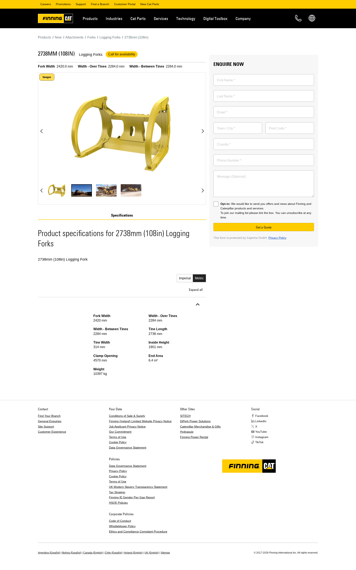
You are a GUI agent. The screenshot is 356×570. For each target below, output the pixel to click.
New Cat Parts (149, 4)
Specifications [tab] (122, 215)
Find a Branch (100, 4)
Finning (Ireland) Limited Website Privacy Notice (140, 421)
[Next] (203, 131)
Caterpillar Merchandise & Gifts (200, 426)
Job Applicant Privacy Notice (127, 426)
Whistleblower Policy (122, 526)
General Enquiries (49, 421)
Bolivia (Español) (71, 552)
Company (243, 18)
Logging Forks (90, 54)
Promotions (63, 4)
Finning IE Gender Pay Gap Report (132, 497)
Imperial (185, 278)
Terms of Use (117, 437)
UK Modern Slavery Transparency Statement (138, 486)
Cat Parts (138, 18)
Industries (114, 18)
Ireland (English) (133, 552)
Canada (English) (93, 552)
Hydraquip (186, 431)
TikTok (259, 442)
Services (161, 18)
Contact (298, 18)
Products (90, 18)
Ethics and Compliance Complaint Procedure (138, 531)
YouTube (261, 431)
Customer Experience (52, 431)
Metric (199, 278)
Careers (45, 4)
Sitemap (165, 552)
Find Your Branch (49, 415)
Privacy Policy (277, 237)
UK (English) (152, 552)
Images (47, 77)
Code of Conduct (120, 520)
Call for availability (121, 54)
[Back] (41, 131)
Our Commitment (120, 431)
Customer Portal (124, 4)
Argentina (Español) (49, 552)
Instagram (261, 437)
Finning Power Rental (194, 437)
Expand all (196, 290)
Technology (185, 18)
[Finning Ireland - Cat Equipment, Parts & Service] (55, 19)
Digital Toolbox (215, 18)
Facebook (261, 415)
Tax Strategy (117, 492)
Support (81, 4)
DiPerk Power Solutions (195, 421)
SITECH (185, 415)
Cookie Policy (117, 442)
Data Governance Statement (127, 447)
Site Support (46, 426)
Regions (312, 18)
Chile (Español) (113, 552)
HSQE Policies (118, 502)
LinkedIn (260, 421)
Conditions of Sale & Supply (127, 415)
